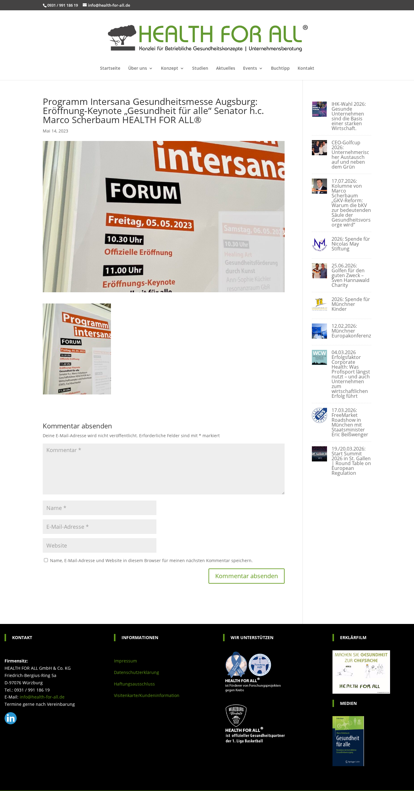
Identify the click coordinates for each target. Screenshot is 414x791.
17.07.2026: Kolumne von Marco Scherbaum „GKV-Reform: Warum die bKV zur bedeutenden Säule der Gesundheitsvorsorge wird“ (351, 203)
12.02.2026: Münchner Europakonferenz (351, 331)
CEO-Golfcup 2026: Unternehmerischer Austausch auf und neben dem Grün (350, 154)
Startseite (110, 68)
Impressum (125, 661)
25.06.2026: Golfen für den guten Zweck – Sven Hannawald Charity (350, 275)
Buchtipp (280, 68)
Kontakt (306, 68)
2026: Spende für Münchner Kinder (351, 304)
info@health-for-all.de (42, 697)
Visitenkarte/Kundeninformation (146, 695)
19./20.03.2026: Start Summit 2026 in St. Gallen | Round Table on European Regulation (351, 460)
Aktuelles (225, 68)
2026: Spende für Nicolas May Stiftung (351, 244)
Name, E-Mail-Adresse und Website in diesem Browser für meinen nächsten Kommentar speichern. (151, 560)
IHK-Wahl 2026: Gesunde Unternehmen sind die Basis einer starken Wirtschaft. (349, 116)
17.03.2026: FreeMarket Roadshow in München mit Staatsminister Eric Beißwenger (350, 422)
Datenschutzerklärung (136, 672)
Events (250, 68)
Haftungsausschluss (134, 684)
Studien (200, 68)
